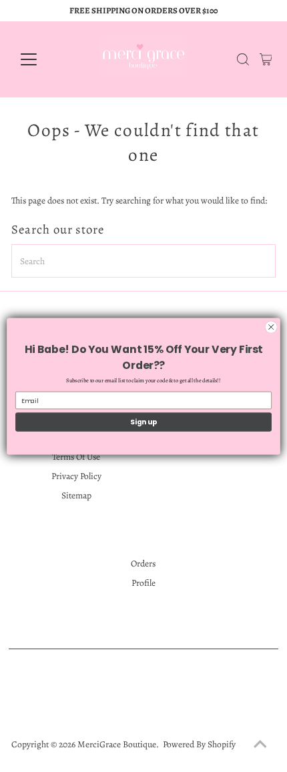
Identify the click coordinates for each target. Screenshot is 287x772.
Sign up (143, 422)
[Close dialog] (271, 326)
